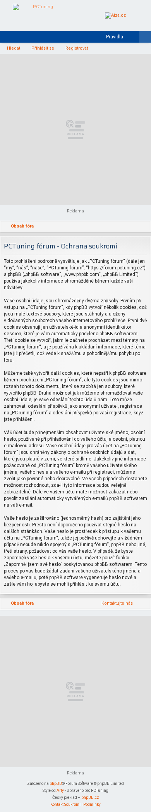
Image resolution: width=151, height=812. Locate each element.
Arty (60, 790)
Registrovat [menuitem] (146, 38)
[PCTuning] (39, 15)
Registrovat (76, 48)
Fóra (19, 38)
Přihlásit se (42, 48)
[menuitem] (111, 37)
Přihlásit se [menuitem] (135, 38)
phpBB (56, 783)
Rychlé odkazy (7, 38)
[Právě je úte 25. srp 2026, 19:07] (133, 226)
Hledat (13, 48)
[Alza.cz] (115, 16)
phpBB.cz (90, 797)
